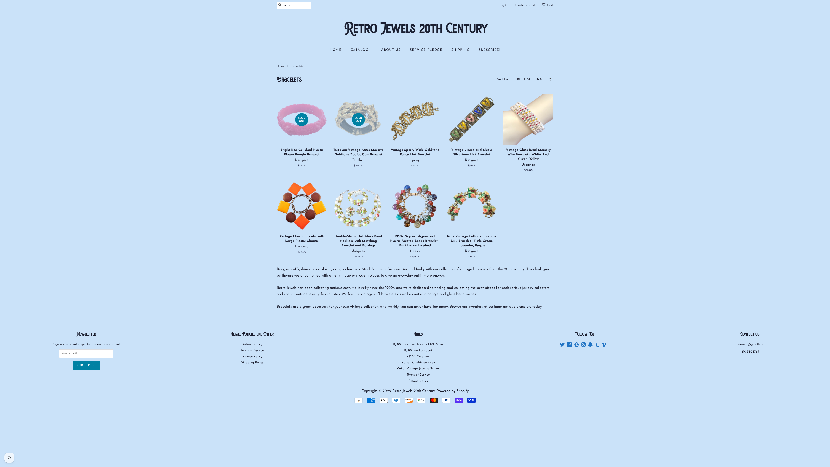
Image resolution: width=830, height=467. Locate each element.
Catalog (360, 50)
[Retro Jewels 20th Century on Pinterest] (576, 345)
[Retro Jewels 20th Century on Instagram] (583, 345)
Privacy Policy (252, 356)
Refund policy (418, 381)
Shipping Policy (252, 362)
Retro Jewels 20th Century (414, 391)
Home (336, 50)
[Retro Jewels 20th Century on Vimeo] (604, 345)
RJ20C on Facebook (418, 350)
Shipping (460, 50)
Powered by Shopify (453, 391)
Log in (503, 5)
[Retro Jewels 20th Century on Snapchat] (590, 345)
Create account (525, 5)
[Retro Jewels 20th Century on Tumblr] (597, 345)
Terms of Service (252, 350)
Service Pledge (426, 50)
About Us (391, 50)
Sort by (502, 79)
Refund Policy (252, 344)
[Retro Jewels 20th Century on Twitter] (562, 345)
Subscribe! (489, 50)
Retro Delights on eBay (418, 362)
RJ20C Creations (418, 356)
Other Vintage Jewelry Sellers (418, 368)
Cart (550, 5)
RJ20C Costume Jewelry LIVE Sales (418, 344)
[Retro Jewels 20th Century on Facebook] (569, 345)
